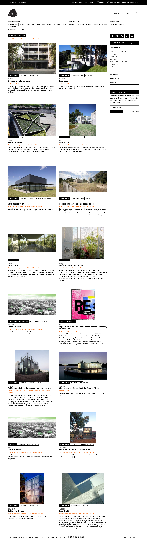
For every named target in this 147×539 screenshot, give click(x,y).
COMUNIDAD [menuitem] (12, 2)
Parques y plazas (26, 137)
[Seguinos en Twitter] (117, 36)
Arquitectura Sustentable (18, 321)
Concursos (80, 24)
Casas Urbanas (76, 260)
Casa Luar (63, 81)
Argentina (39, 75)
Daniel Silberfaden (14, 391)
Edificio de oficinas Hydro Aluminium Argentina (29, 388)
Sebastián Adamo (14, 39)
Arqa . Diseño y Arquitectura (13, 11)
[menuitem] (122, 3)
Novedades (12, 29)
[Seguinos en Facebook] (112, 36)
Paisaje (22, 24)
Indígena (57, 24)
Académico (114, 78)
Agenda (71, 24)
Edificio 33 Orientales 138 (71, 265)
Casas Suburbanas (77, 75)
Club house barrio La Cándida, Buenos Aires (79, 388)
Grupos (121, 24)
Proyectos (12, 444)
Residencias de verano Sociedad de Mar (77, 203)
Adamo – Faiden (37, 39)
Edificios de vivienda (27, 75)
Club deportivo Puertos (18, 203)
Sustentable (30, 24)
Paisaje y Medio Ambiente (118, 51)
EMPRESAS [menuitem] (22, 2)
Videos (49, 24)
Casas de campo (76, 383)
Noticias (89, 24)
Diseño (113, 70)
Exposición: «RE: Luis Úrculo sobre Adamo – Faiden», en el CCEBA (83, 327)
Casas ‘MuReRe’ (15, 449)
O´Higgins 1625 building (19, 81)
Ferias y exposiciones (67, 321)
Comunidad (114, 22)
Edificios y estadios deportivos (31, 198)
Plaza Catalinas (15, 142)
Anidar (64, 24)
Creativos (113, 24)
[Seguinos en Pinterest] (122, 36)
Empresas (12, 27)
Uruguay (88, 198)
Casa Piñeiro (13, 265)
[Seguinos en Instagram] (127, 36)
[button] (136, 13)
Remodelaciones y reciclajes (30, 260)
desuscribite (134, 111)
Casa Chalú (64, 511)
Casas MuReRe (14, 326)
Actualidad (74, 22)
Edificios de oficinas (27, 383)
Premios (105, 24)
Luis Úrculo (75, 331)
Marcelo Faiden (26, 39)
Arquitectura (14, 22)
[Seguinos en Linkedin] (132, 36)
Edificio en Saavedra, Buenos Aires (74, 449)
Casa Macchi (64, 142)
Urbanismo (41, 24)
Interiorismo (12, 24)
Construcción (114, 59)
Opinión (97, 24)
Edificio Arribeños (16, 511)
